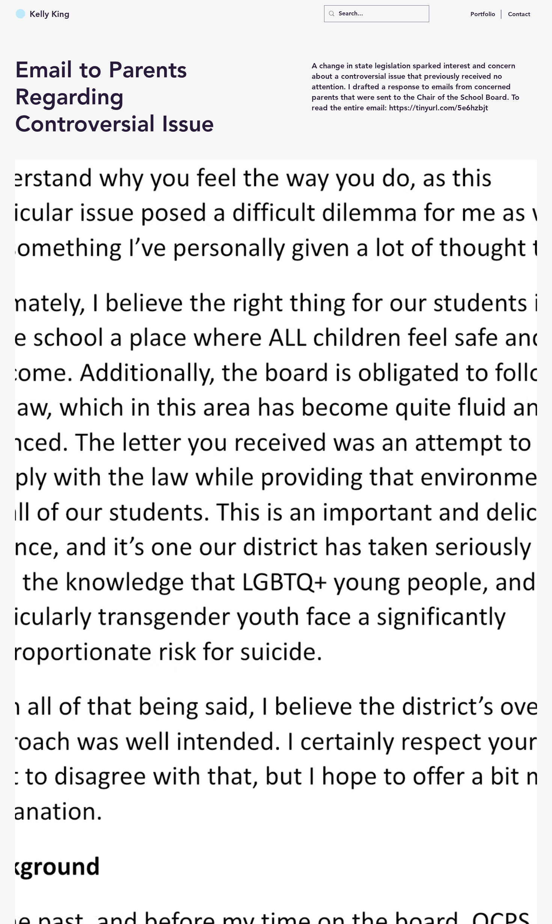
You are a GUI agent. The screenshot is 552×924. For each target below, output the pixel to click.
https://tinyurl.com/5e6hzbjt (438, 107)
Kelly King (49, 14)
